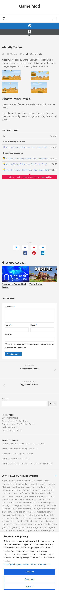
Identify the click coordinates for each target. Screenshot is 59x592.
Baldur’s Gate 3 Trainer (20, 459)
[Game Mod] (29, 26)
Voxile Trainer (36, 284)
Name (8, 325)
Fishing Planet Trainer (24, 454)
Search (5, 399)
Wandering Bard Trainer (12, 430)
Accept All (29, 572)
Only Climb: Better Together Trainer (23, 449)
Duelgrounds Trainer (10, 427)
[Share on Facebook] (25, 250)
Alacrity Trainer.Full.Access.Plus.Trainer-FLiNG (26, 147)
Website (8, 334)
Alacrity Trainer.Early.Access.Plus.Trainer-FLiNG (27, 158)
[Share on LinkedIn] (43, 250)
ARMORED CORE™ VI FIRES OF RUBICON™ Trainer (31, 464)
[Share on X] (16, 250)
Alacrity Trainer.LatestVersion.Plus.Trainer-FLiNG (28, 170)
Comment (10, 306)
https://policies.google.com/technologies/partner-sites (27, 564)
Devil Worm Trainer (10, 418)
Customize (29, 579)
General (13, 54)
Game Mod (29, 6)
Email (33, 325)
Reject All (29, 587)
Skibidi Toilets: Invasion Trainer (31, 443)
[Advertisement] (29, 210)
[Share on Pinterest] (34, 250)
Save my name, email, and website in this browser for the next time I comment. (29, 346)
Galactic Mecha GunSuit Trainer (15, 421)
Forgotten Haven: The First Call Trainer (18, 424)
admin (4, 459)
